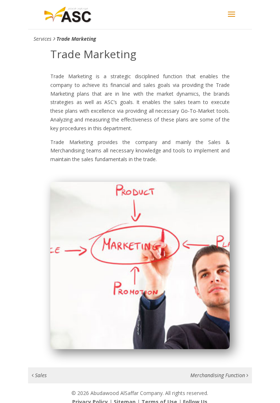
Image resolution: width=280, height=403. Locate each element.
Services (42, 38)
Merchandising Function (218, 375)
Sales (40, 375)
